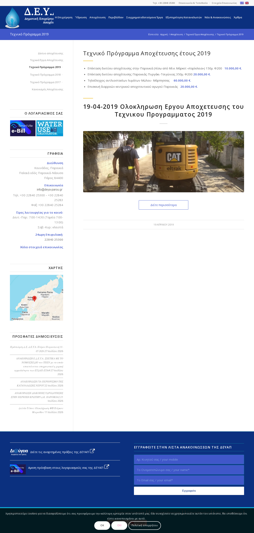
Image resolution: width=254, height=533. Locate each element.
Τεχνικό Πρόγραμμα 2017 (45, 82)
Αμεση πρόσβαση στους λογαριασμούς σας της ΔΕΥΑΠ (65, 468)
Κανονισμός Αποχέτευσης (47, 89)
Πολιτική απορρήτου (145, 525)
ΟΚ (102, 525)
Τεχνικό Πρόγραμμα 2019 (29, 34)
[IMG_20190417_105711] (163, 161)
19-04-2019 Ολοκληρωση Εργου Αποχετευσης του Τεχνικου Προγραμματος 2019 (163, 110)
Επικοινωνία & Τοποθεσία (193, 2)
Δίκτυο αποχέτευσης (50, 53)
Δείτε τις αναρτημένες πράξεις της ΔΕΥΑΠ (59, 452)
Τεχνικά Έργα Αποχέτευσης (46, 60)
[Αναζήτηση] (246, 17)
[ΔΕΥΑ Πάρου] (39, 17)
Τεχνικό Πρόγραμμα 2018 (45, 74)
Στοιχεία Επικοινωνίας (224, 2)
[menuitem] (193, 3)
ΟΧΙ (119, 525)
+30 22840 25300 (32, 195)
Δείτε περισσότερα (163, 205)
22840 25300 (53, 239)
